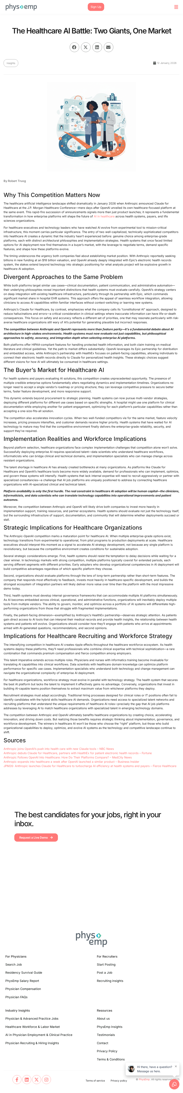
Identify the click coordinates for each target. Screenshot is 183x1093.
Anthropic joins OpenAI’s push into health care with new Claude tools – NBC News (59, 749)
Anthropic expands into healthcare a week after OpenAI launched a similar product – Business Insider (71, 761)
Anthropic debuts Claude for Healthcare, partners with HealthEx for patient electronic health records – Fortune (78, 753)
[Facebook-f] (17, 1079)
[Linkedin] (26, 1079)
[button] (176, 7)
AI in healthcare (104, 216)
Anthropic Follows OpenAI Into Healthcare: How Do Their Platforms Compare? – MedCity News (68, 757)
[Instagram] (46, 1079)
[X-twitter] (36, 1079)
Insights (11, 63)
